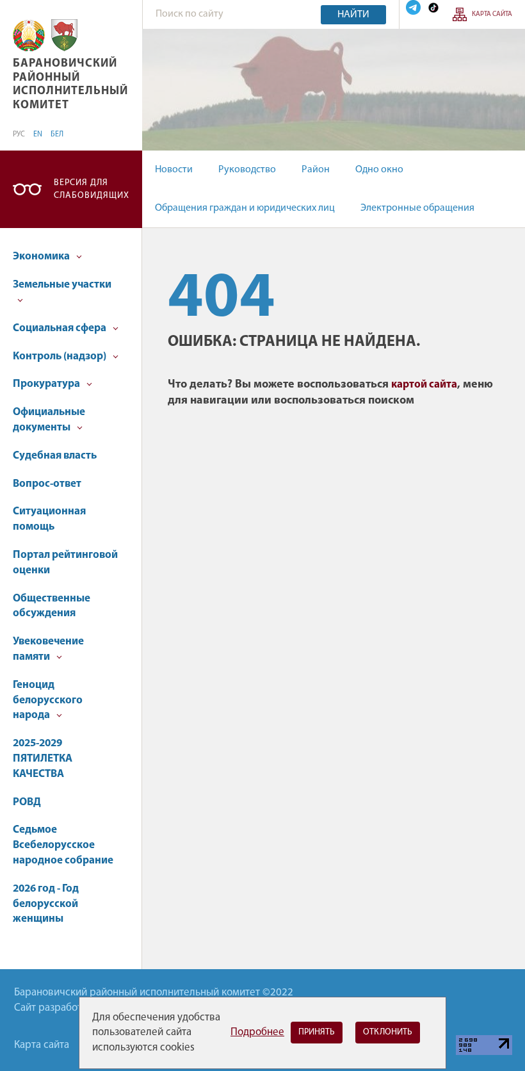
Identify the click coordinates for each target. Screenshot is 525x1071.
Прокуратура (47, 384)
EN (37, 134)
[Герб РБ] (29, 35)
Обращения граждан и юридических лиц (245, 208)
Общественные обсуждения (51, 606)
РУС (19, 134)
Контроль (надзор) (60, 356)
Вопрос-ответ (47, 483)
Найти (353, 15)
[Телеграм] (413, 7)
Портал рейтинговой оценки (65, 563)
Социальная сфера (60, 328)
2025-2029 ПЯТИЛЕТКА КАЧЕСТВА (42, 759)
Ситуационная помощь (49, 519)
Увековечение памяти (48, 649)
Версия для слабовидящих (91, 189)
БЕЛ (57, 134)
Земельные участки (62, 284)
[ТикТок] (433, 7)
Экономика (42, 256)
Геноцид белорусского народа (48, 700)
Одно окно (379, 170)
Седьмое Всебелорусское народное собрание (63, 845)
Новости (174, 170)
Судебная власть (55, 455)
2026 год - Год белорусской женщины (46, 904)
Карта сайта (492, 14)
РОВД (27, 802)
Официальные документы (49, 420)
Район (316, 170)
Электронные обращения (417, 208)
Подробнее (257, 1032)
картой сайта (424, 384)
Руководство (247, 170)
